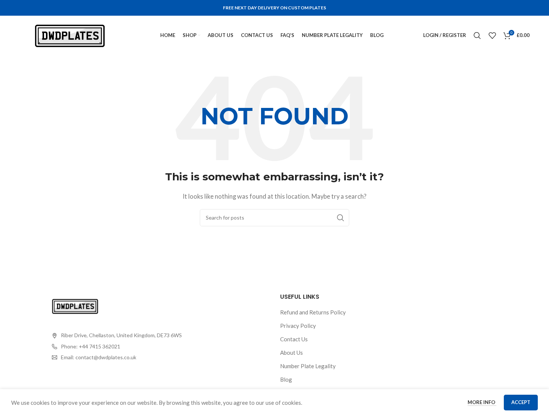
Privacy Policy (298, 325)
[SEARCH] (340, 217)
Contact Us (294, 339)
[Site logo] (69, 34)
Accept (520, 402)
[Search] (477, 35)
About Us (291, 352)
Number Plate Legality (308, 366)
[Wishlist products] (492, 35)
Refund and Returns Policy (313, 312)
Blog (286, 379)
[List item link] (117, 346)
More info (482, 402)
